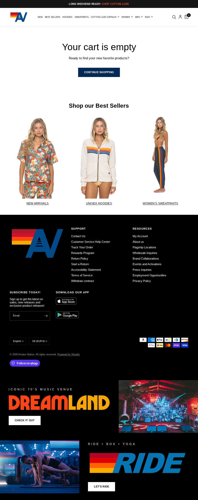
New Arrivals (37, 203)
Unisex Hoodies (99, 203)
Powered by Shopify (68, 354)
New (40, 17)
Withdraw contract (82, 281)
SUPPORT (78, 228)
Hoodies (67, 17)
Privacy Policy (142, 281)
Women (126, 17)
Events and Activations (147, 264)
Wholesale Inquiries (145, 253)
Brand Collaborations (146, 258)
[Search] (174, 17)
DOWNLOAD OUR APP (72, 292)
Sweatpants (82, 17)
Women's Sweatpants (160, 203)
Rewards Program (82, 253)
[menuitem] (40, 17)
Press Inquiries (142, 269)
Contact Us (78, 236)
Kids (147, 17)
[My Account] (180, 17)
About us (138, 241)
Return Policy (79, 258)
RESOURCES (142, 228)
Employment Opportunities (149, 275)
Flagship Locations (144, 247)
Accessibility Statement (86, 269)
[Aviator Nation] (99, 406)
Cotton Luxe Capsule (103, 17)
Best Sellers (52, 17)
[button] (25, 420)
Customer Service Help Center (90, 241)
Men (137, 17)
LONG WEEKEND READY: (99, 4)
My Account (140, 236)
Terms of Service (82, 275)
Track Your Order (82, 247)
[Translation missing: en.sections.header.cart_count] (185, 17)
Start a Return (80, 264)
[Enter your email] (46, 316)
